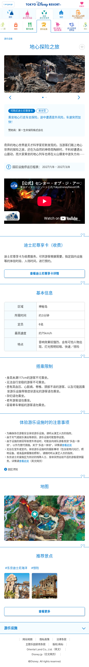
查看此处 (67, 445)
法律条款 (61, 639)
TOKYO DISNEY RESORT (43, 4)
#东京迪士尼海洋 (16, 568)
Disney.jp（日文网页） (44, 654)
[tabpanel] (44, 76)
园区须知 (13, 469)
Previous (10, 97)
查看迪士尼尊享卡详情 (44, 273)
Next (79, 97)
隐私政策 (44, 639)
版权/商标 (58, 644)
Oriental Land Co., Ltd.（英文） (44, 649)
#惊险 (35, 568)
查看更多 (44, 611)
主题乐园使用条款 (36, 644)
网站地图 (27, 639)
